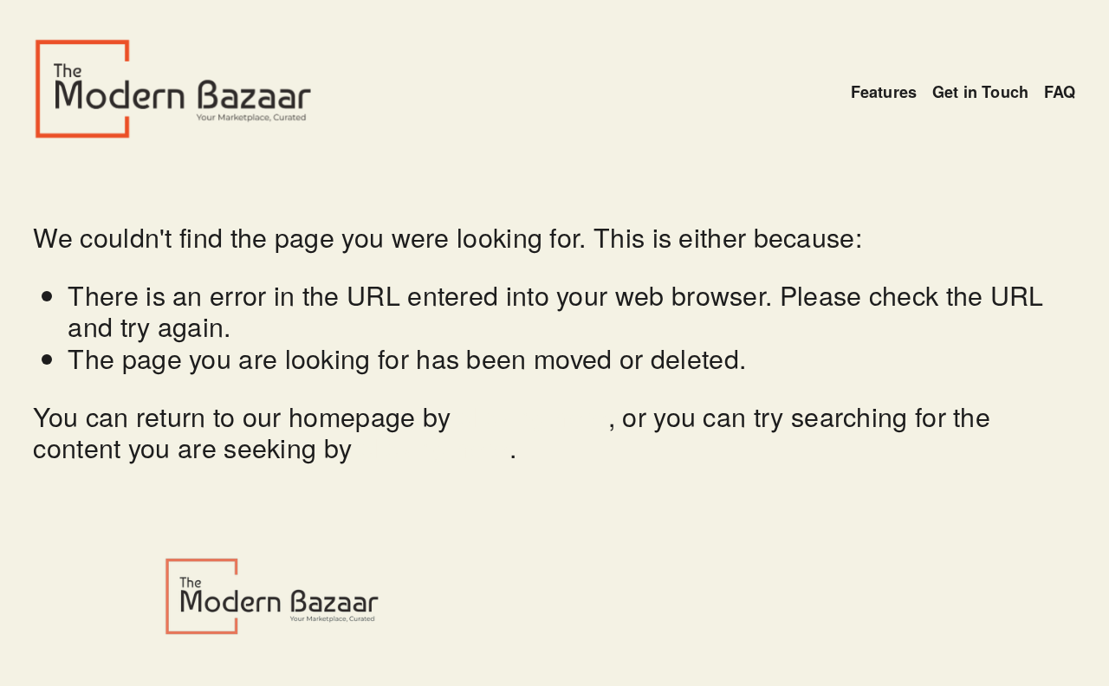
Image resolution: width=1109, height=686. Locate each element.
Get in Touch (980, 92)
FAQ (1060, 92)
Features (884, 92)
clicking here (533, 416)
